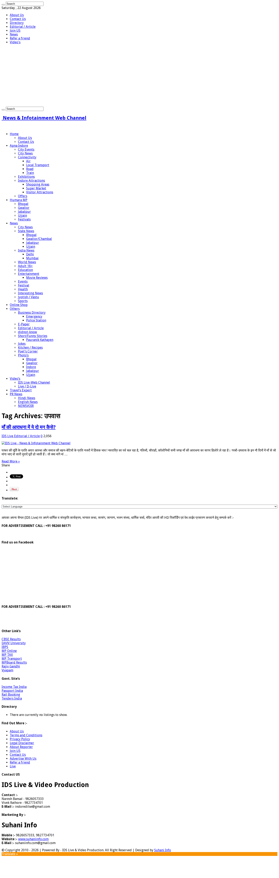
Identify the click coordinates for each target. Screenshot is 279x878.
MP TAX (7, 655)
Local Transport (37, 165)
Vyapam (7, 670)
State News (26, 231)
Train (30, 173)
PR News (16, 394)
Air (28, 161)
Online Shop (19, 305)
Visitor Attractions (39, 192)
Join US (15, 30)
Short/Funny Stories (32, 336)
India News (26, 250)
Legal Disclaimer (22, 743)
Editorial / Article (23, 27)
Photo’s (23, 355)
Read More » (11, 461)
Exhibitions (26, 177)
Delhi (30, 254)
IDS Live (8, 436)
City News (25, 153)
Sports (23, 301)
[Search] (3, 4)
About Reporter (21, 747)
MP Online (9, 651)
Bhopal (23, 204)
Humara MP (18, 200)
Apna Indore (19, 146)
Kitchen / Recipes (30, 347)
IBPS (5, 647)
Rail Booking (11, 695)
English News (28, 402)
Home (14, 134)
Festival (23, 285)
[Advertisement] (139, 76)
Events (23, 281)
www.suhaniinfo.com (33, 839)
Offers (22, 196)
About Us (17, 15)
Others (15, 309)
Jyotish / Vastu (28, 297)
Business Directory (32, 313)
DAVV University (14, 643)
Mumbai (32, 258)
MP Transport (12, 659)
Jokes (22, 344)
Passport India (12, 691)
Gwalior (23, 208)
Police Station (36, 320)
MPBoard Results (14, 662)
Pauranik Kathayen (39, 340)
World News (27, 262)
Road (29, 169)
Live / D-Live (27, 386)
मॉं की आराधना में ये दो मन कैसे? (29, 427)
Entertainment (28, 274)
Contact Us (18, 19)
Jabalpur (24, 212)
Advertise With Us (23, 758)
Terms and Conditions (26, 735)
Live (13, 766)
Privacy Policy (20, 739)
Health (23, 289)
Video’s (15, 379)
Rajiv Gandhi (11, 666)
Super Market (36, 188)
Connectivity (27, 157)
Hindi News (26, 398)
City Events (26, 149)
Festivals (24, 219)
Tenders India (12, 698)
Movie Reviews (37, 278)
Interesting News (30, 293)
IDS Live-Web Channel (34, 382)
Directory (17, 23)
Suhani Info (162, 850)
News (14, 34)
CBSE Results (11, 639)
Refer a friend (20, 38)
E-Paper (24, 324)
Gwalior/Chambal (39, 239)
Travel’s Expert (21, 390)
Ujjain (22, 215)
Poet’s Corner (28, 351)
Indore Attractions (31, 181)
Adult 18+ (25, 266)
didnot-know (27, 332)
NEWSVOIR (26, 406)
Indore (31, 367)
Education (25, 270)
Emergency (34, 316)
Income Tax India (14, 687)
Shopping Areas (37, 184)
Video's (15, 42)
